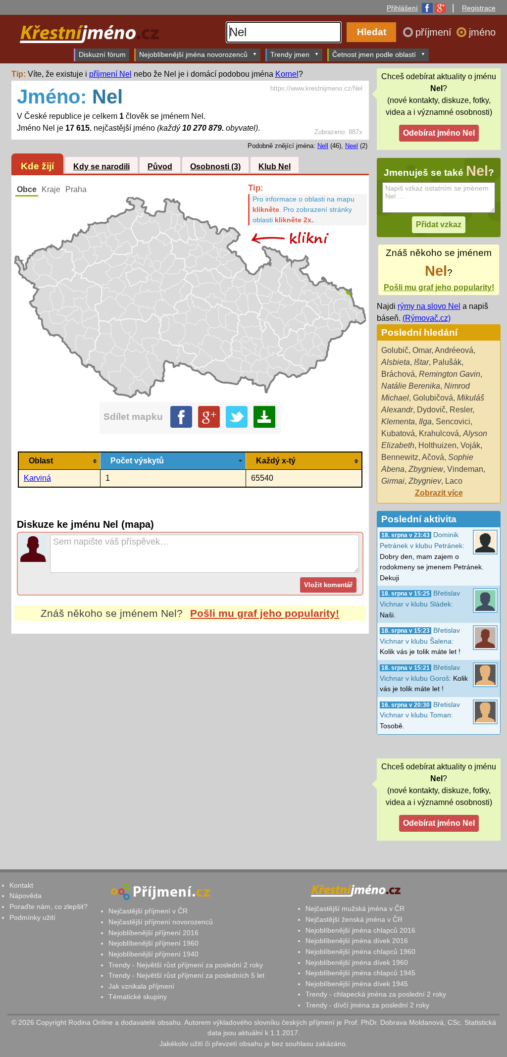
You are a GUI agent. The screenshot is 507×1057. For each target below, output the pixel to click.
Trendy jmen (289, 54)
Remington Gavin (449, 374)
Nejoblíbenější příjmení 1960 (153, 943)
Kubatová (398, 433)
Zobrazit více (439, 493)
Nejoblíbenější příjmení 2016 (153, 933)
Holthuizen (437, 445)
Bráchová (398, 374)
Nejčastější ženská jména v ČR (354, 919)
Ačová (433, 457)
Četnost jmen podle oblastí (374, 54)
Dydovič (431, 409)
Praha (76, 189)
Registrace (479, 8)
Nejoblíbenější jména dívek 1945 (356, 984)
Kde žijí (37, 166)
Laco (453, 481)
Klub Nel (274, 166)
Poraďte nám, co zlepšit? (48, 906)
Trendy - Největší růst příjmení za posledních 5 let (186, 975)
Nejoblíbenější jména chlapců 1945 (360, 973)
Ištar (421, 362)
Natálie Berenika (410, 386)
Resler (461, 409)
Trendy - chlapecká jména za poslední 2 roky (375, 994)
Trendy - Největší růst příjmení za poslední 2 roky (185, 965)
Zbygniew (425, 469)
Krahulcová (439, 433)
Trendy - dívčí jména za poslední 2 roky (367, 1005)
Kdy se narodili (101, 166)
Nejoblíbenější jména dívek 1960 (356, 962)
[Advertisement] (190, 726)
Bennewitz (399, 457)
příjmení (435, 32)
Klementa (398, 421)
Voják (470, 445)
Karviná (37, 478)
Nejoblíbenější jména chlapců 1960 (360, 952)
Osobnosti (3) (215, 166)
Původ (160, 166)
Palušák (447, 362)
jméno (482, 32)
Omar (421, 350)
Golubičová (433, 398)
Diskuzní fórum (102, 54)
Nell (322, 146)
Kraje (51, 189)
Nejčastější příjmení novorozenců (160, 922)
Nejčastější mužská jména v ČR (355, 908)
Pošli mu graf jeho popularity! (264, 613)
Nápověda (25, 896)
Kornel (287, 74)
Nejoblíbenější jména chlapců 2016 (360, 930)
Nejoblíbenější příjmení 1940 (153, 954)
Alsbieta (395, 362)
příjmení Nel (110, 74)
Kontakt (21, 885)
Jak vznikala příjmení (141, 986)
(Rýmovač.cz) (427, 318)
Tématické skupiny (137, 997)
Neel (351, 146)
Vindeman (465, 469)
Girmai (393, 481)
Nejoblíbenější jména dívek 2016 (356, 941)
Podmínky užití (32, 917)
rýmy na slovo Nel (429, 306)
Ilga (425, 421)
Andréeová (454, 350)
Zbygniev (424, 481)
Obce (27, 189)
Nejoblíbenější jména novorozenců (193, 54)
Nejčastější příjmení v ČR (148, 911)
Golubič (394, 350)
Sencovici (453, 421)
